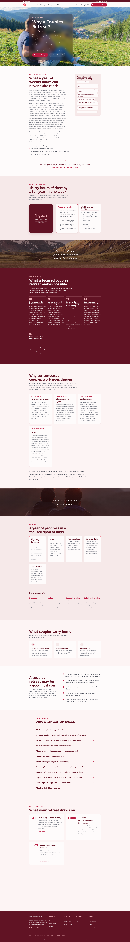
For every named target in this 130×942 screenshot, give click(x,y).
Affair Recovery (67, 919)
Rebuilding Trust (67, 921)
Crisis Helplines (93, 927)
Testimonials (93, 921)
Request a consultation (99, 5)
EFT (77, 921)
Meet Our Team (93, 919)
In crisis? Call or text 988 (101, 1)
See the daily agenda (57, 55)
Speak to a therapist (40, 55)
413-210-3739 (27, 1)
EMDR (78, 919)
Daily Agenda (52, 923)
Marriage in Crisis (67, 924)
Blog (91, 924)
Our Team (76, 5)
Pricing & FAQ (85, 5)
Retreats (59, 5)
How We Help (41, 5)
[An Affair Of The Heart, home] (24, 4)
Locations (67, 5)
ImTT (77, 924)
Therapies (51, 5)
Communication (67, 927)
